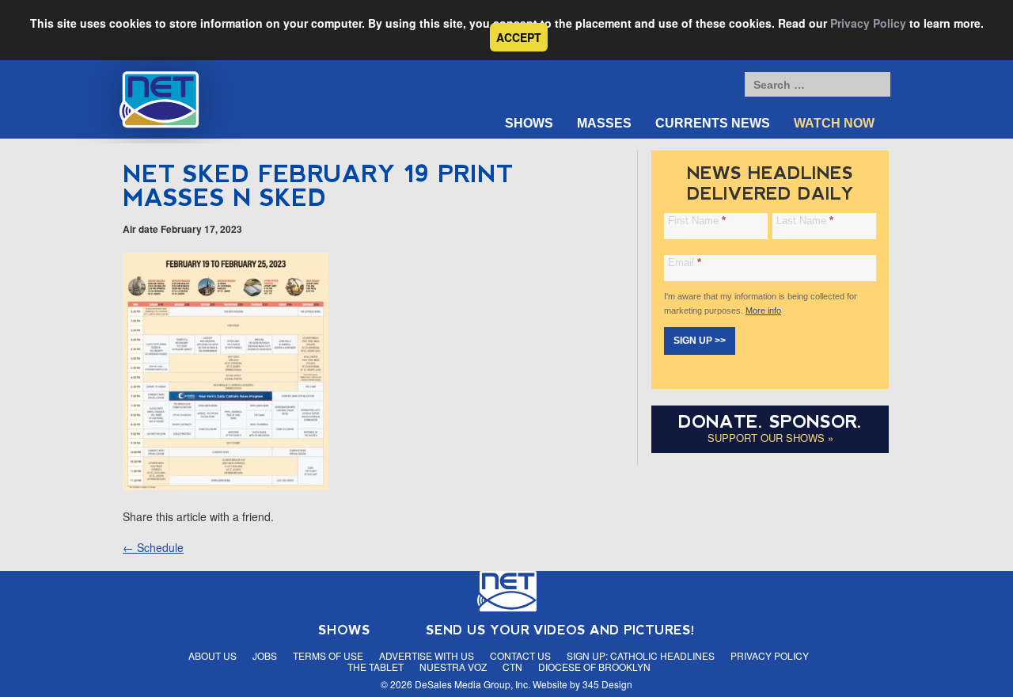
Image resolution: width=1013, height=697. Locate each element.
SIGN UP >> (699, 340)
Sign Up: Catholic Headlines (641, 655)
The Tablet (375, 666)
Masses (604, 123)
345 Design (607, 684)
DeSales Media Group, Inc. (472, 684)
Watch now (834, 123)
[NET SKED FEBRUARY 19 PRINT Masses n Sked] (225, 485)
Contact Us (520, 655)
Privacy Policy (868, 23)
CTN (512, 666)
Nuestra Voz (453, 666)
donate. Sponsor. (770, 422)
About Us (212, 655)
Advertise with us (426, 655)
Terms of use (328, 655)
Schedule (153, 547)
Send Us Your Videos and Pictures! (560, 630)
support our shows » (770, 437)
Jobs (264, 655)
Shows (529, 123)
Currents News (712, 123)
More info (763, 310)
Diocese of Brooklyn (594, 666)
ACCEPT (518, 37)
